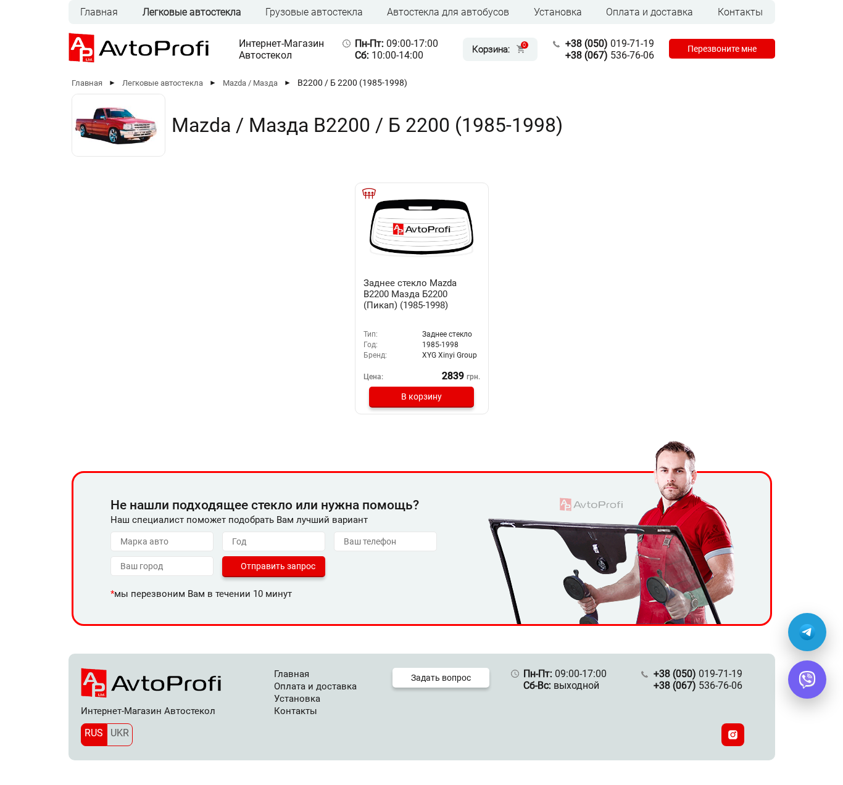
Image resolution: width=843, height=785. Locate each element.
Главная (99, 12)
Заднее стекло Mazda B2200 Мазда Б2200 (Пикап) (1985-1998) (410, 294)
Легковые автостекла (192, 12)
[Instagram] (732, 734)
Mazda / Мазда (250, 83)
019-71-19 (609, 43)
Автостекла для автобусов (448, 12)
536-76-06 (609, 55)
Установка (558, 12)
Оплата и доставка (649, 12)
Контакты (740, 12)
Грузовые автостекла (314, 12)
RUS (94, 733)
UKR (119, 733)
